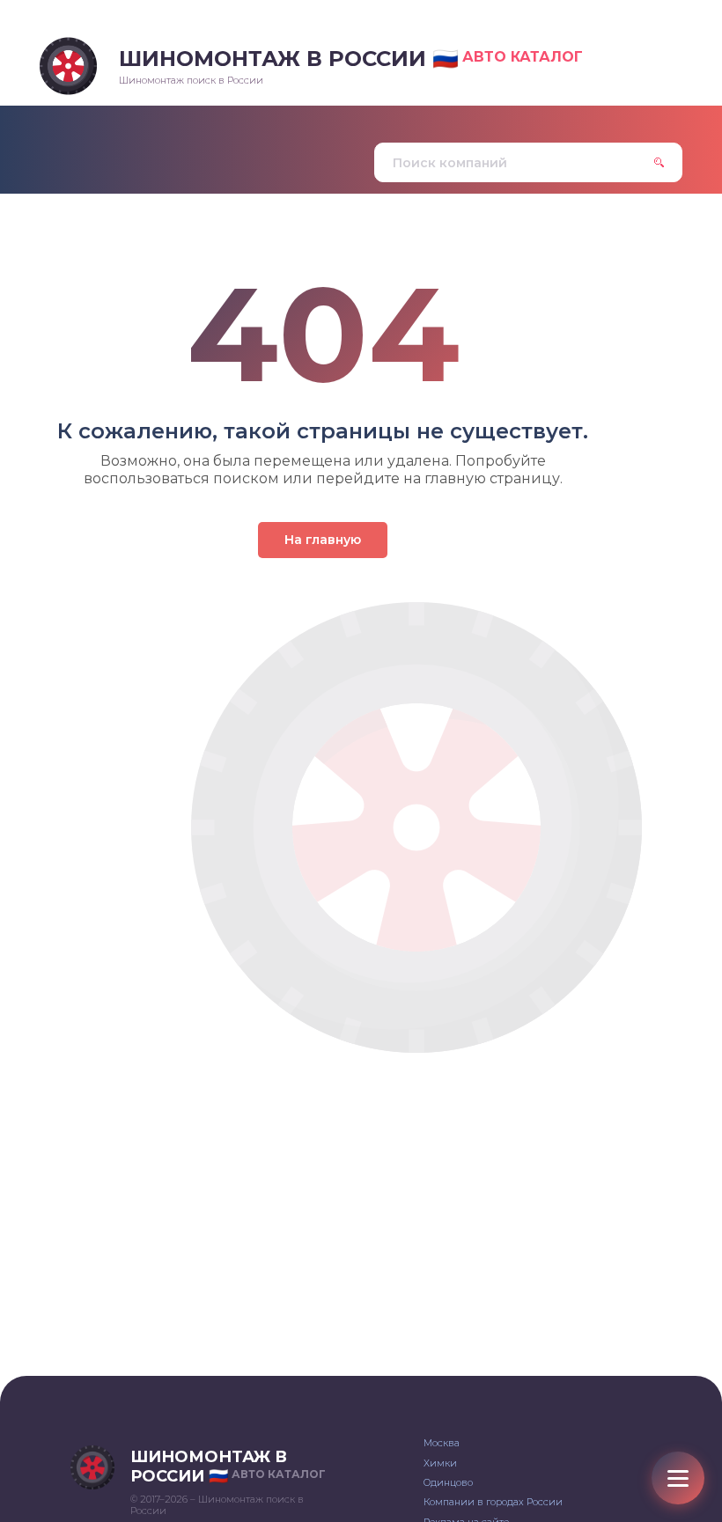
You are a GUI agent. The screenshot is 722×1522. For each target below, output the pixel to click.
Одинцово (448, 1482)
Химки (440, 1463)
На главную (322, 540)
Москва (442, 1443)
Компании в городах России (493, 1502)
